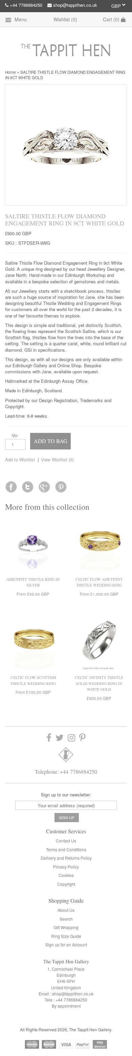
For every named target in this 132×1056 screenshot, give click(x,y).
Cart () (112, 19)
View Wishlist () (57, 459)
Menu (20, 19)
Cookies (66, 875)
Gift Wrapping (66, 927)
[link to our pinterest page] (82, 737)
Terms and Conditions (66, 849)
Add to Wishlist (20, 459)
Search (66, 919)
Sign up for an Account (66, 944)
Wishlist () (65, 19)
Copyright (66, 884)
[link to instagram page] (71, 737)
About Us (66, 910)
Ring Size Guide (66, 936)
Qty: (15, 435)
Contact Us (66, 840)
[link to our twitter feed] (28, 484)
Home (10, 72)
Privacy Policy (66, 867)
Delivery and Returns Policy (66, 858)
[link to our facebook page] (11, 484)
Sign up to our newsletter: (66, 794)
